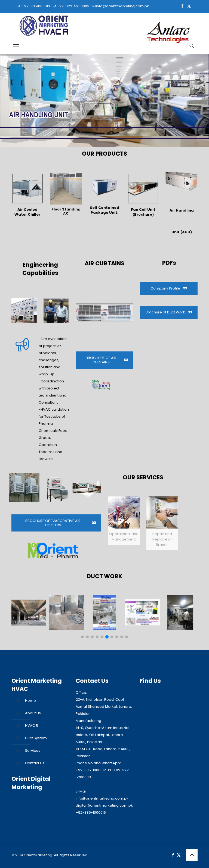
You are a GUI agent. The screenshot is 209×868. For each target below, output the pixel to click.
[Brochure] (143, 189)
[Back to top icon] (192, 855)
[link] (27, 196)
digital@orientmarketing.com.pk (104, 805)
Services (32, 750)
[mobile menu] (16, 46)
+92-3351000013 (35, 6)
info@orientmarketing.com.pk (122, 6)
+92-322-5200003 (73, 6)
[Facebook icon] (182, 6)
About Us (33, 713)
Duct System (36, 738)
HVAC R (31, 725)
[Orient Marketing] (44, 26)
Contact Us (34, 763)
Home (30, 700)
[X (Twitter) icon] (189, 6)
